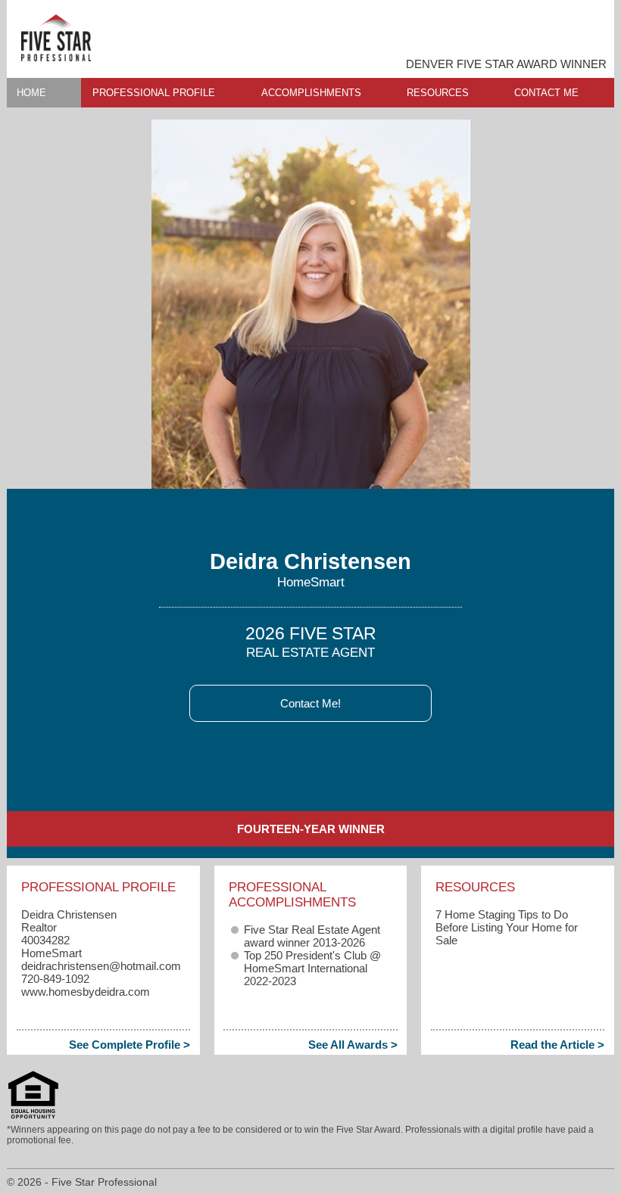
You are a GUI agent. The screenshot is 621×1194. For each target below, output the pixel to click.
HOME (31, 92)
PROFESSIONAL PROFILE (153, 92)
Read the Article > (557, 1044)
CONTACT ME (546, 92)
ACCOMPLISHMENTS (311, 92)
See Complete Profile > (129, 1044)
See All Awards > (353, 1044)
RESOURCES (438, 92)
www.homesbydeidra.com (85, 991)
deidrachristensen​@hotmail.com (101, 965)
